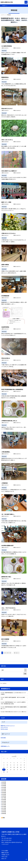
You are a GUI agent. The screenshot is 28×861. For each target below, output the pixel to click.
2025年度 (3, 784)
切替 (25, 673)
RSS (4, 817)
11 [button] (16, 653)
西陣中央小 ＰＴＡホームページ (8, 725)
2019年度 (3, 794)
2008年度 (3, 813)
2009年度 (3, 811)
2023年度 (3, 787)
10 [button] (14, 653)
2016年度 (3, 799)
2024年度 (3, 785)
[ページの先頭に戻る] (26, 859)
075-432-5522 (8, 838)
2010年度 (3, 810)
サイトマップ (5, 844)
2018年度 (3, 796)
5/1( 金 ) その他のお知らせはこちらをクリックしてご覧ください (14, 711)
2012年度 (3, 806)
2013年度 (3, 804)
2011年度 (3, 808)
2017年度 (3, 798)
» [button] (18, 653)
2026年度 (3, 782)
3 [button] (5, 653)
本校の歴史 (3, 737)
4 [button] (7, 653)
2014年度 (3, 803)
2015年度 (3, 801)
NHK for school (4, 729)
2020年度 (3, 792)
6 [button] (10, 653)
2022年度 (3, 789)
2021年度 (3, 791)
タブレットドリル (4, 727)
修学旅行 (4, 683)
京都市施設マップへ (5, 746)
